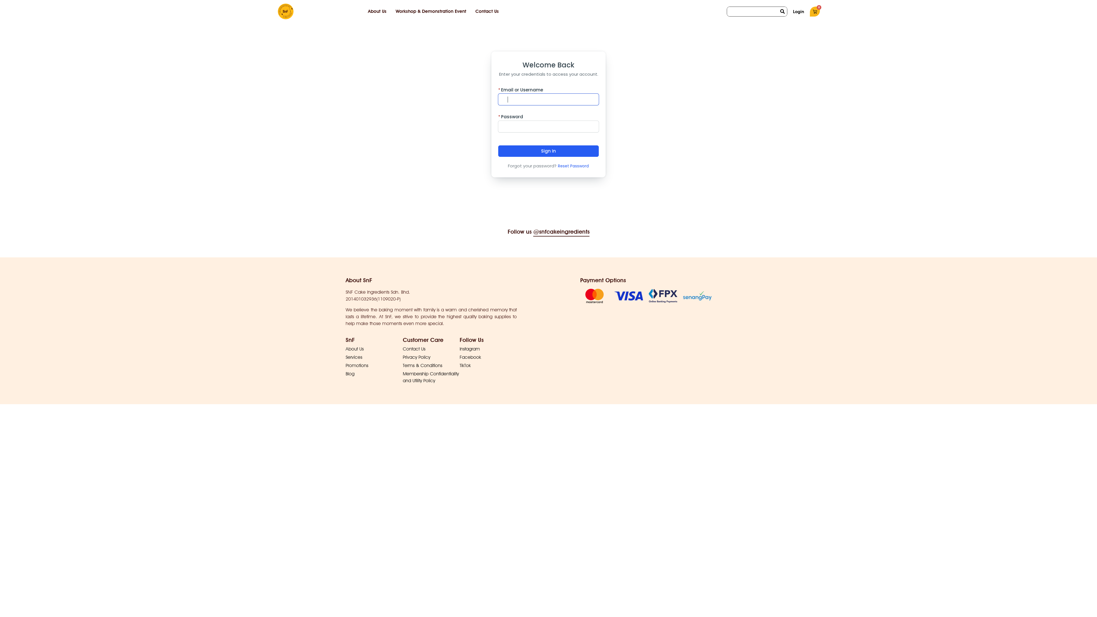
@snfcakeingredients (561, 231)
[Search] (782, 11)
